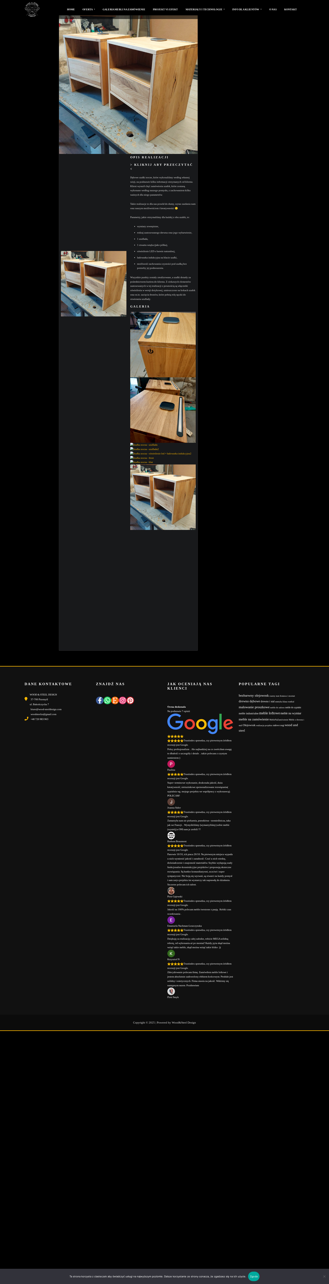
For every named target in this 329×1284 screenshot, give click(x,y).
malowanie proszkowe (254, 707)
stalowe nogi (278, 725)
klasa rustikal (288, 702)
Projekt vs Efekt (165, 9)
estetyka (278, 702)
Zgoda (254, 1276)
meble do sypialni (293, 707)
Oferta (87, 9)
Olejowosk (249, 725)
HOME (71, 9)
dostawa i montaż (287, 696)
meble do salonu (277, 708)
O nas (273, 9)
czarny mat (274, 696)
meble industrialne (249, 713)
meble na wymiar (290, 713)
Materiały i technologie (204, 9)
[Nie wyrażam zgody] (324, 1276)
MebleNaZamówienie (278, 720)
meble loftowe (269, 713)
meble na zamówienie (254, 719)
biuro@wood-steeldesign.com (46, 709)
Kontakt (290, 9)
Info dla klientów (246, 9)
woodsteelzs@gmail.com (43, 714)
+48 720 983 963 (39, 719)
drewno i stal (268, 701)
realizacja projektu (264, 725)
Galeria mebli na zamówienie (124, 9)
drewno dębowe (249, 701)
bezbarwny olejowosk (254, 695)
